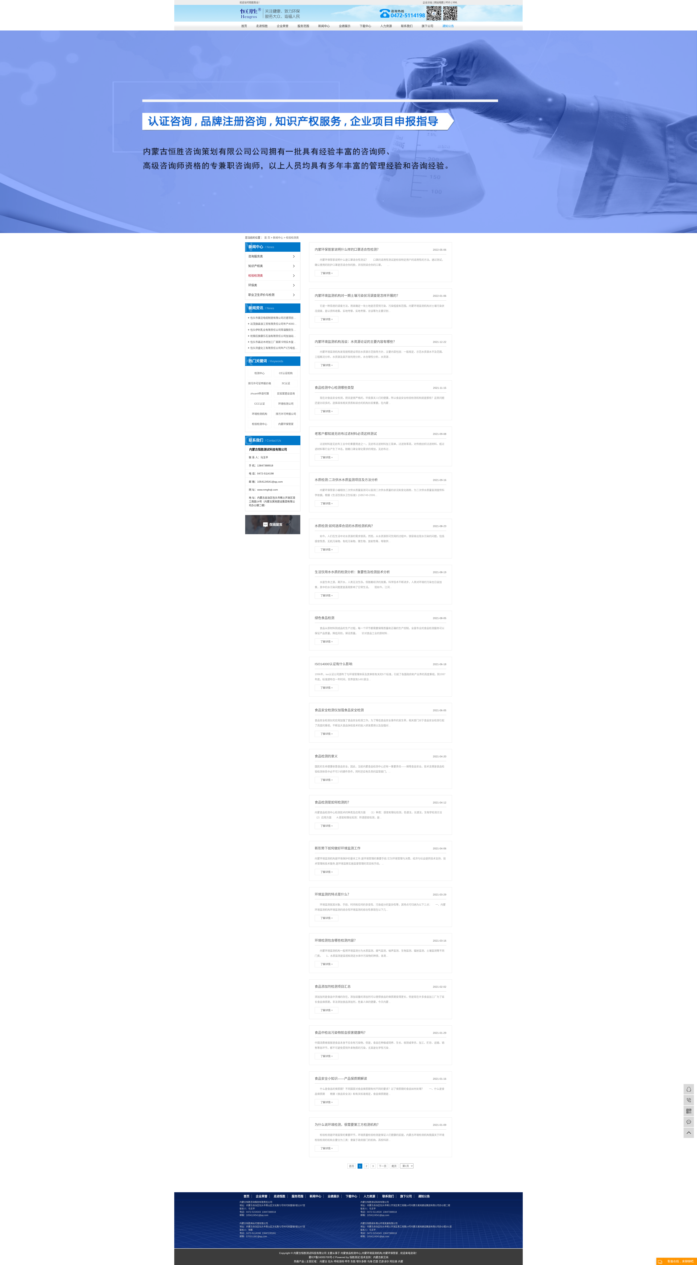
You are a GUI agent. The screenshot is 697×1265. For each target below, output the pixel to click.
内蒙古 (323, 1261)
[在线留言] (689, 1122)
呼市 (347, 1261)
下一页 (382, 1166)
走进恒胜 (262, 26)
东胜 (353, 1261)
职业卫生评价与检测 (261, 294)
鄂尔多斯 (361, 1261)
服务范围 (303, 26)
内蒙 (400, 1261)
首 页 (267, 237)
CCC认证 (259, 403)
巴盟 (375, 1261)
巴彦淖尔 (384, 1261)
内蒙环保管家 (286, 424)
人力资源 (386, 26)
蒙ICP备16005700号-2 (322, 1257)
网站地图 (439, 2)
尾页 (394, 1166)
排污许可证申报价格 (259, 383)
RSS (448, 2)
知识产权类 (255, 266)
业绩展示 (344, 26)
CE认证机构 (286, 373)
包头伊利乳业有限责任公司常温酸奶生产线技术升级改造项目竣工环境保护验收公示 (274, 329)
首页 (244, 26)
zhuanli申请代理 (259, 393)
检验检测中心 (259, 424)
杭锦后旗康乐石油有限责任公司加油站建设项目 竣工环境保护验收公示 (274, 335)
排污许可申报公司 (286, 413)
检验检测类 (292, 237)
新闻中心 (324, 26)
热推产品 (299, 1261)
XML (455, 2)
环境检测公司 (286, 403)
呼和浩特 (339, 1261)
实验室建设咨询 (286, 393)
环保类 (252, 285)
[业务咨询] (689, 1089)
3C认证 (286, 383)
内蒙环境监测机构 (372, 1253)
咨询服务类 (255, 256)
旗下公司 (427, 26)
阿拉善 (393, 1261)
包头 (330, 1261)
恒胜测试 (354, 1257)
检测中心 (259, 373)
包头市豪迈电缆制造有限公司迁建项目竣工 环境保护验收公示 (274, 317)
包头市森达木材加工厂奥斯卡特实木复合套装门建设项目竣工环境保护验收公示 (274, 341)
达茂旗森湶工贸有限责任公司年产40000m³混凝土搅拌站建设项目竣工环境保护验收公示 (274, 323)
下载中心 (365, 26)
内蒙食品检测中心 (351, 1253)
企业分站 (427, 2)
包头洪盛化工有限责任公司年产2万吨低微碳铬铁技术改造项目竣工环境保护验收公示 (274, 347)
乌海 (369, 1261)
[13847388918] (689, 1100)
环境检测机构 (259, 413)
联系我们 (407, 26)
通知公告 (448, 26)
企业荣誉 (282, 26)
